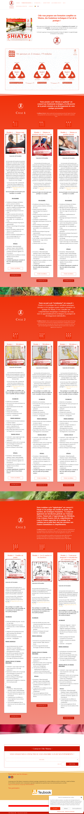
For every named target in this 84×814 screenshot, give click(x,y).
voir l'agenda (68, 274)
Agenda (18, 2)
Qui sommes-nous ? (56, 2)
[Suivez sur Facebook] (9, 777)
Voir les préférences (76, 808)
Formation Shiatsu (26, 2)
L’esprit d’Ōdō (46, 2)
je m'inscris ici (68, 280)
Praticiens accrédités (21, 6)
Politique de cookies (60, 811)
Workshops (37, 2)
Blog (64, 2)
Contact (31, 6)
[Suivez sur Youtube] (12, 777)
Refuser (66, 808)
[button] (81, 797)
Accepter (55, 808)
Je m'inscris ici (15, 275)
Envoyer (72, 764)
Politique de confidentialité (69, 811)
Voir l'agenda (15, 268)
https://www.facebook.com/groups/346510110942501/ (21, 784)
